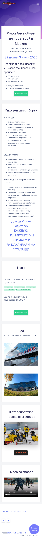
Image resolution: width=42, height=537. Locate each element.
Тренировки (30, 535)
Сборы (21, 535)
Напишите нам (21, 94)
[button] (6, 433)
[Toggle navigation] (37, 4)
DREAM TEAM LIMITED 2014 (16, 533)
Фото (37, 535)
